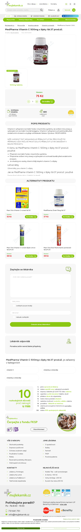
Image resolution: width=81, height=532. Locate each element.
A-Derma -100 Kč (51, 475)
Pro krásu (55, 19)
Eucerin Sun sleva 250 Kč (54, 481)
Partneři (48, 451)
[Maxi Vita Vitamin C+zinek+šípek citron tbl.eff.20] (22, 235)
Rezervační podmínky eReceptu (20, 460)
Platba (11, 457)
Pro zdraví (40, 19)
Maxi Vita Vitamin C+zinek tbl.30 (19, 210)
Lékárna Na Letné (15, 475)
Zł (74, 4)
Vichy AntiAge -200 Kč (53, 478)
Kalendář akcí (55, 16)
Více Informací (38, 429)
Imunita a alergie (33, 25)
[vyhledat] (41, 10)
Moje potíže (11, 19)
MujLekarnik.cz (9, 25)
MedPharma (14, 33)
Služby (47, 448)
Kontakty (54, 3)
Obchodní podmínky (16, 445)
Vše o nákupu (31, 3)
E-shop (8, 16)
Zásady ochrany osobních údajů (71, 519)
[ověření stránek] (56, 494)
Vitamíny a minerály (48, 25)
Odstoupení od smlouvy (17, 463)
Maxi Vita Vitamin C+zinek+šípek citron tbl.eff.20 (21, 248)
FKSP (47, 454)
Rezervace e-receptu (71, 16)
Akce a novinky (70, 19)
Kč (66, 4)
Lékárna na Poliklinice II (17, 478)
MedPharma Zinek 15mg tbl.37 (54, 210)
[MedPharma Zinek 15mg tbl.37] (59, 197)
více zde (63, 504)
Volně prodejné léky (25, 19)
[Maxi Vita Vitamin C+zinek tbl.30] (22, 197)
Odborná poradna (38, 16)
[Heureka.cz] (46, 494)
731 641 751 (14, 511)
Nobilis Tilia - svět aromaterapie (56, 472)
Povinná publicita (51, 457)
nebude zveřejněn (22, 317)
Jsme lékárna (43, 3)
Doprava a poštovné (16, 448)
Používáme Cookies (16, 454)
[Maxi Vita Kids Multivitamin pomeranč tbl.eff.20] (59, 235)
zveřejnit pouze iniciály (24, 305)
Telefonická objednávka (17, 481)
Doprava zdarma (22, 16)
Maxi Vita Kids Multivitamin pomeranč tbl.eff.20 (57, 248)
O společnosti (50, 445)
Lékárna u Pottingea (16, 472)
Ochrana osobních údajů (17, 451)
